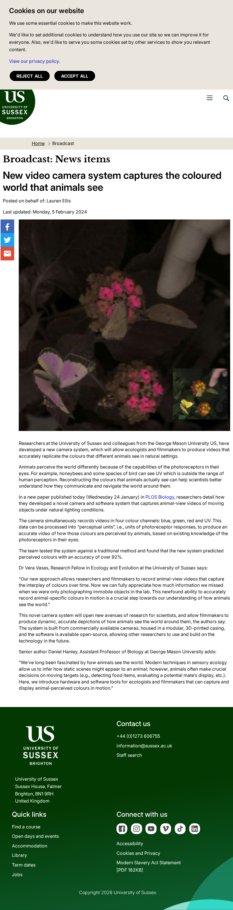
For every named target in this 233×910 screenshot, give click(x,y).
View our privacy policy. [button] (34, 61)
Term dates (24, 865)
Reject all (29, 76)
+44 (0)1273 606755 (138, 736)
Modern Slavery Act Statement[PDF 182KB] (148, 866)
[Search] (226, 102)
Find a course (26, 827)
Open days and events (35, 836)
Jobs (17, 874)
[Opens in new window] (7, 226)
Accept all (74, 76)
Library (19, 855)
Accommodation (29, 846)
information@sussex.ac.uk (144, 746)
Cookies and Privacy (138, 853)
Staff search (129, 755)
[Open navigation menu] (210, 98)
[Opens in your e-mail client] (7, 253)
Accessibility (129, 843)
